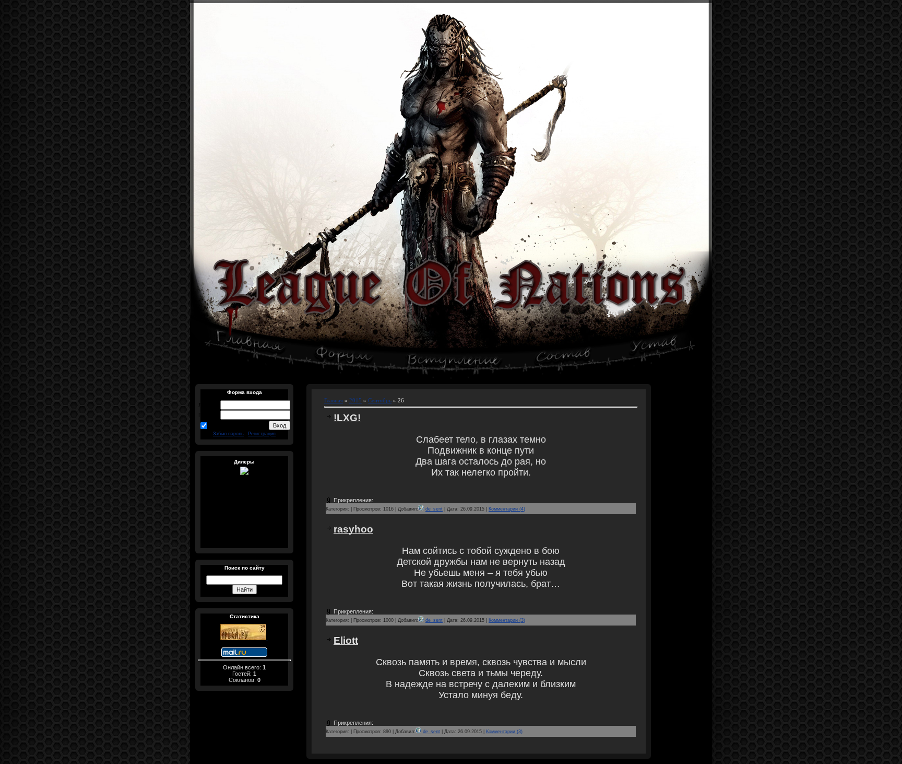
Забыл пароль (228, 433)
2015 (355, 400)
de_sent (434, 509)
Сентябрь (379, 400)
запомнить (223, 425)
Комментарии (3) (507, 620)
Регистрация (262, 433)
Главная (333, 400)
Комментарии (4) (507, 509)
